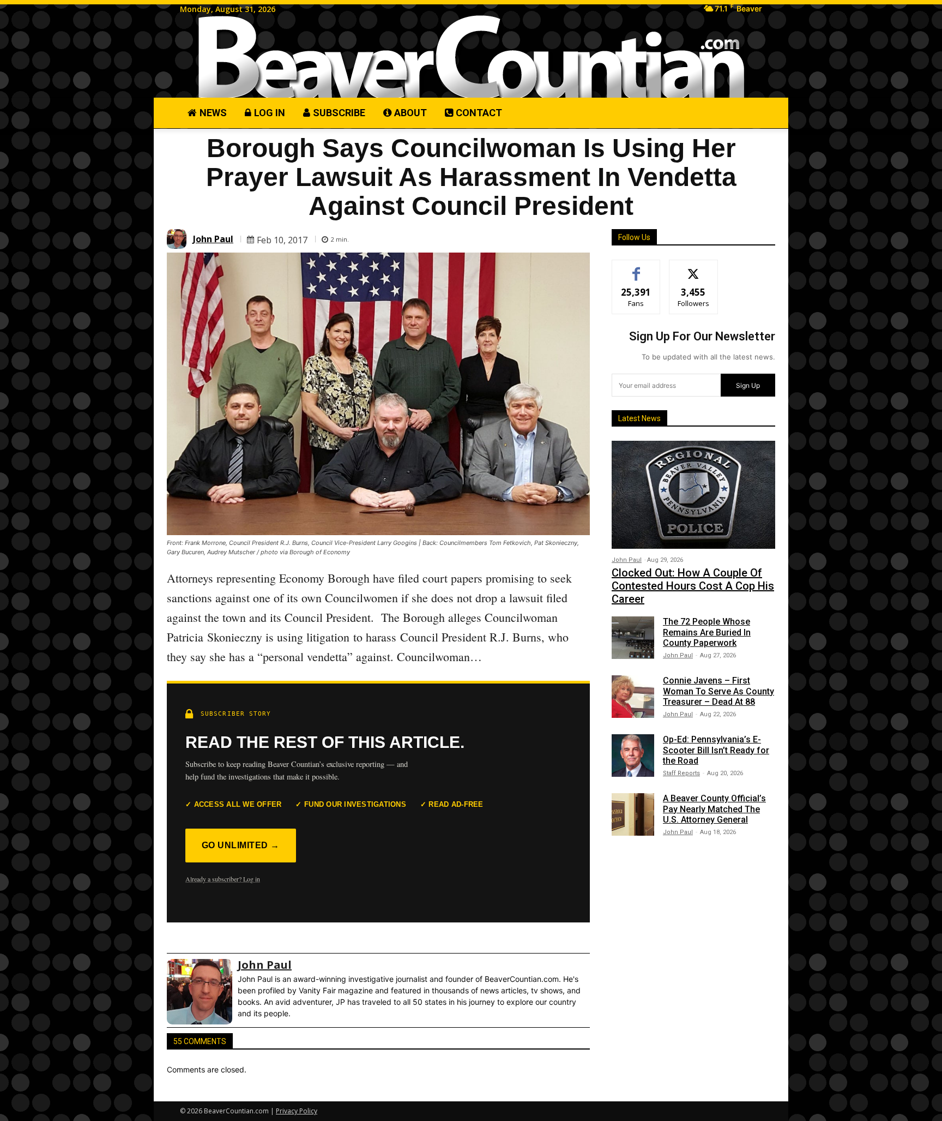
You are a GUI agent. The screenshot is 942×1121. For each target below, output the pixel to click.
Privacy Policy (296, 1111)
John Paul (213, 239)
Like (636, 268)
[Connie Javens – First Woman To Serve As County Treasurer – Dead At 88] (633, 696)
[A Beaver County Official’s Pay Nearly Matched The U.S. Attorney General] (633, 814)
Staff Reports (681, 773)
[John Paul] (178, 239)
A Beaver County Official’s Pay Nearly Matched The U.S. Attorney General (714, 808)
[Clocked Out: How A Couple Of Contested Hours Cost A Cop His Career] (693, 495)
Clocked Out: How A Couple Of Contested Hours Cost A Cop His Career (693, 586)
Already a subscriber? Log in (222, 878)
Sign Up (748, 385)
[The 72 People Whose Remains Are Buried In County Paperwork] (633, 637)
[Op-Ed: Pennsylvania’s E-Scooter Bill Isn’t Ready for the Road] (633, 755)
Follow (693, 268)
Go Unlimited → (241, 845)
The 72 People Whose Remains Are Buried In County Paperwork (707, 632)
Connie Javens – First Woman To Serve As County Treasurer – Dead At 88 (718, 690)
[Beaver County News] (471, 57)
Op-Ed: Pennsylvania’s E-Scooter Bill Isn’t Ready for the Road (716, 749)
